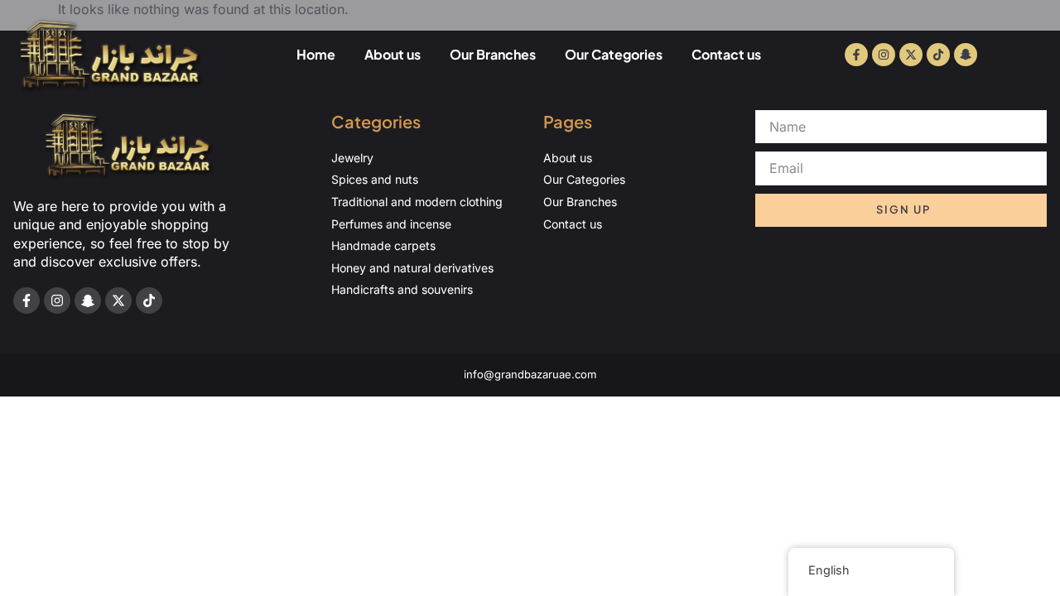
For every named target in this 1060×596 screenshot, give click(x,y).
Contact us (726, 54)
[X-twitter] (911, 54)
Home (315, 54)
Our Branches (493, 54)
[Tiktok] (938, 54)
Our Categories (613, 54)
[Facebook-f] (856, 54)
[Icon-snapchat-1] (965, 54)
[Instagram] (883, 54)
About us (392, 54)
